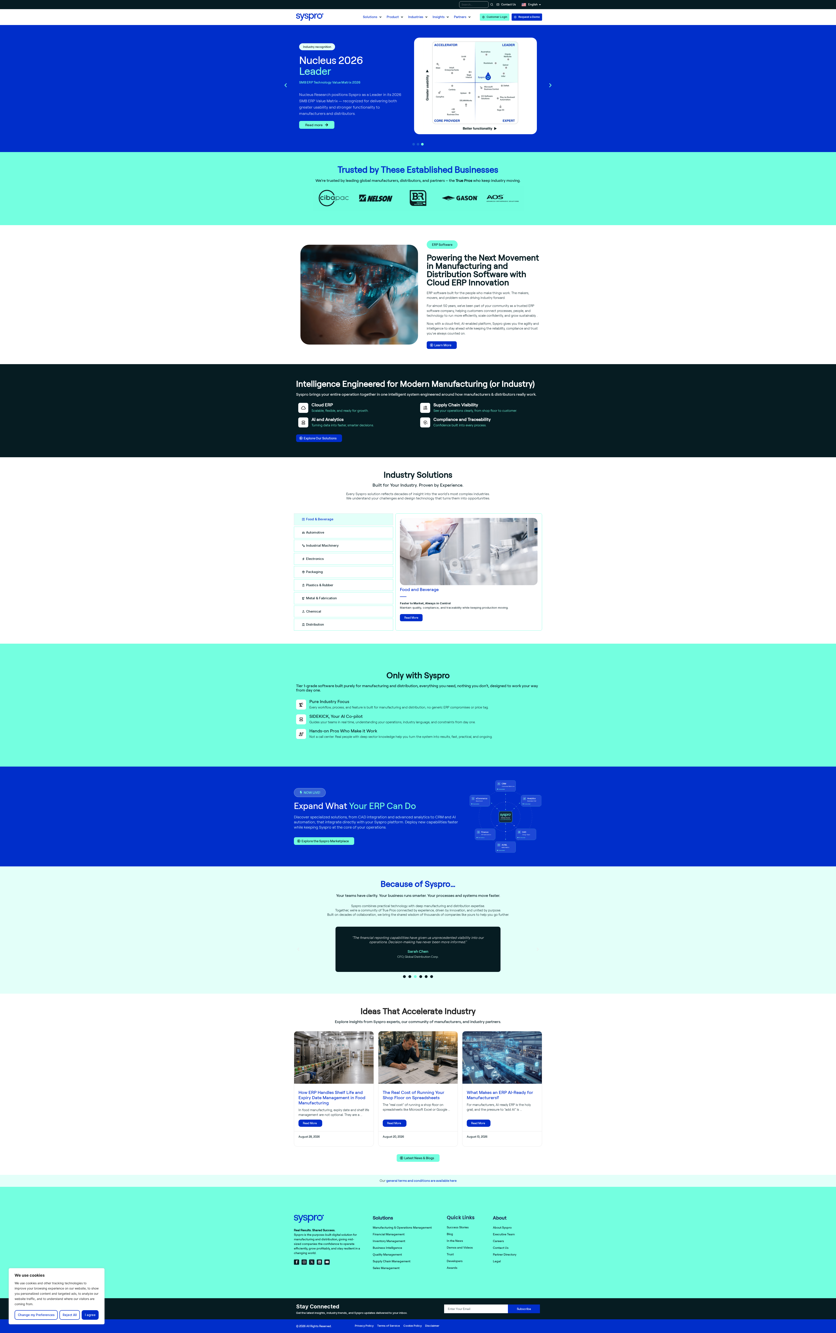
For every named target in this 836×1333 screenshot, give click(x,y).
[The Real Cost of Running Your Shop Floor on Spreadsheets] (418, 1057)
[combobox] (474, 4)
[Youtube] (327, 1262)
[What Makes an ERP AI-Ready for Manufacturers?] (502, 1057)
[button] (372, 17)
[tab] (343, 519)
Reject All (70, 1315)
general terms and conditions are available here (421, 1181)
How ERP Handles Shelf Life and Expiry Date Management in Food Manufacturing (331, 1097)
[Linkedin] (319, 1262)
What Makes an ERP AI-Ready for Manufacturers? (500, 1095)
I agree (90, 1315)
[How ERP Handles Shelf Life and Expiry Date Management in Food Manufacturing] (334, 1057)
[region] (56, 1296)
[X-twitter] (311, 1262)
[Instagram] (304, 1262)
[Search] (491, 4)
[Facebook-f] (296, 1262)
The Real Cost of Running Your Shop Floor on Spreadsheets (413, 1095)
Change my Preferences (36, 1315)
